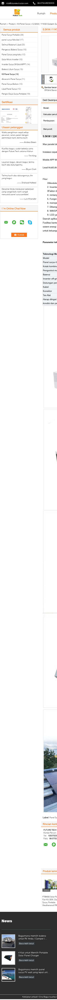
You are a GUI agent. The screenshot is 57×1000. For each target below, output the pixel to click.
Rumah (41, 13)
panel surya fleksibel (10, 40)
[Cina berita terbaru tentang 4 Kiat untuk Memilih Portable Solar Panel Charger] (8, 958)
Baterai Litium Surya (10, 69)
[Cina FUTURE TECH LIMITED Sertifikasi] (9, 115)
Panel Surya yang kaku (11, 54)
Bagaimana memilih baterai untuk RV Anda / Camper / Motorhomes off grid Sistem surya (32, 937)
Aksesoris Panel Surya (11, 79)
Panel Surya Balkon (10, 84)
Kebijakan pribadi (30, 997)
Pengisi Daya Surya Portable (14, 94)
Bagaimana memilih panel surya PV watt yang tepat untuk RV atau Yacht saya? (34, 971)
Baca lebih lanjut (26, 943)
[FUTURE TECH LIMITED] (17, 12)
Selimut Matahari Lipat (11, 44)
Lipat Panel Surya (9, 89)
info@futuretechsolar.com (17, 3)
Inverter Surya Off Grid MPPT (14, 64)
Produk (12, 24)
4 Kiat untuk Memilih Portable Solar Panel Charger (33, 954)
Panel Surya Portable (11, 35)
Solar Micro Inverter (10, 59)
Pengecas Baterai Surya (12, 49)
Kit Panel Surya (23, 24)
